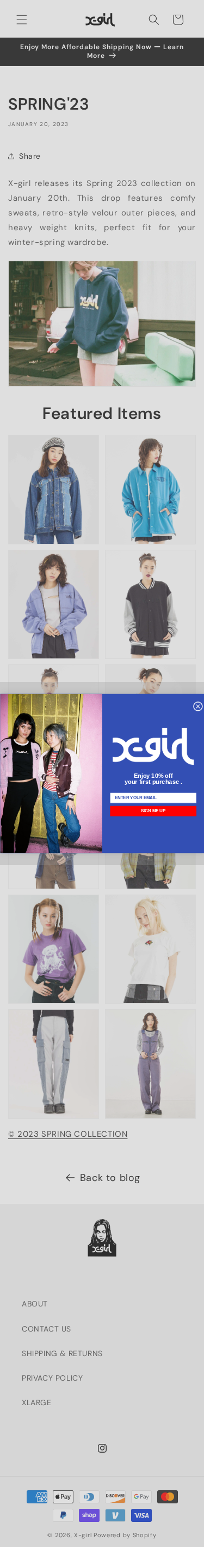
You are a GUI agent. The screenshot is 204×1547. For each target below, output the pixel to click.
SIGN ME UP (153, 811)
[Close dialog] (198, 706)
